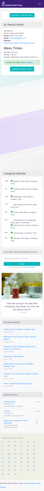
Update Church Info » (22, 69)
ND (28, 462)
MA (21, 454)
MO (9, 458)
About (26, 483)
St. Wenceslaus (9, 402)
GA (28, 446)
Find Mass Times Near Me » (22, 15)
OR (9, 466)
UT (15, 470)
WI (9, 474)
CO (34, 442)
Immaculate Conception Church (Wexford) (16, 422)
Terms (38, 483)
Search (22, 264)
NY (15, 462)
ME (9, 454)
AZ (15, 442)
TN (3, 470)
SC (28, 466)
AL (2, 442)
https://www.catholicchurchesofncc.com (19, 43)
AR (21, 442)
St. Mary (7, 411)
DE (9, 446)
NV (28, 458)
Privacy (3, 487)
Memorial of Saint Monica (14, 356)
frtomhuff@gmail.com (17, 38)
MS (3, 458)
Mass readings (27, 62)
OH (34, 462)
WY (15, 474)
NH (34, 458)
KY (34, 450)
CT (2, 446)
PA (15, 466)
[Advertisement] (22, 99)
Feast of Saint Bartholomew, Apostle (18, 384)
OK (3, 466)
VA (28, 470)
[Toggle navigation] (39, 4)
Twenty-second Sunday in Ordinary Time (19, 329)
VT (21, 470)
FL (21, 446)
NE (21, 458)
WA (34, 470)
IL (8, 450)
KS (28, 450)
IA (21, 450)
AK (9, 442)
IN (15, 450)
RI (21, 466)
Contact (32, 483)
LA (2, 454)
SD (34, 466)
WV (3, 474)
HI (34, 446)
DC (15, 446)
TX (9, 470)
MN (34, 454)
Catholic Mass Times (13, 5)
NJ (2, 462)
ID (2, 450)
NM (9, 462)
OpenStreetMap (29, 267)
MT (15, 458)
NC (21, 462)
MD (15, 454)
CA (28, 442)
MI (28, 454)
